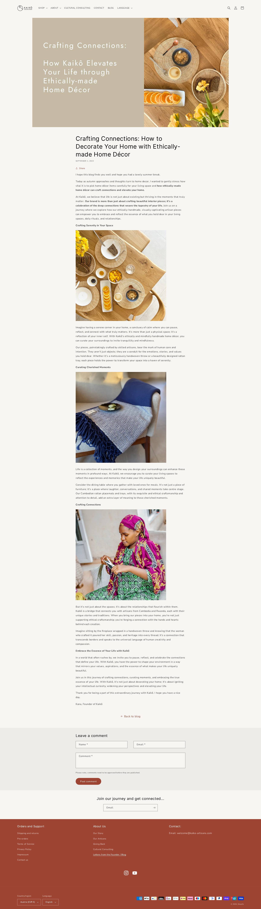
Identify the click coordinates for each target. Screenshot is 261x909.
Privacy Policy (24, 849)
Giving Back (99, 844)
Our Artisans (99, 838)
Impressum (23, 854)
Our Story (98, 833)
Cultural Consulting (103, 849)
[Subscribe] (154, 807)
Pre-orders (22, 838)
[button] (43, 8)
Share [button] (82, 168)
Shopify (241, 904)
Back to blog (132, 716)
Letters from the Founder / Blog (109, 854)
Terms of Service (25, 844)
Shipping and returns (28, 833)
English (49, 902)
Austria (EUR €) (27, 902)
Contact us (22, 859)
